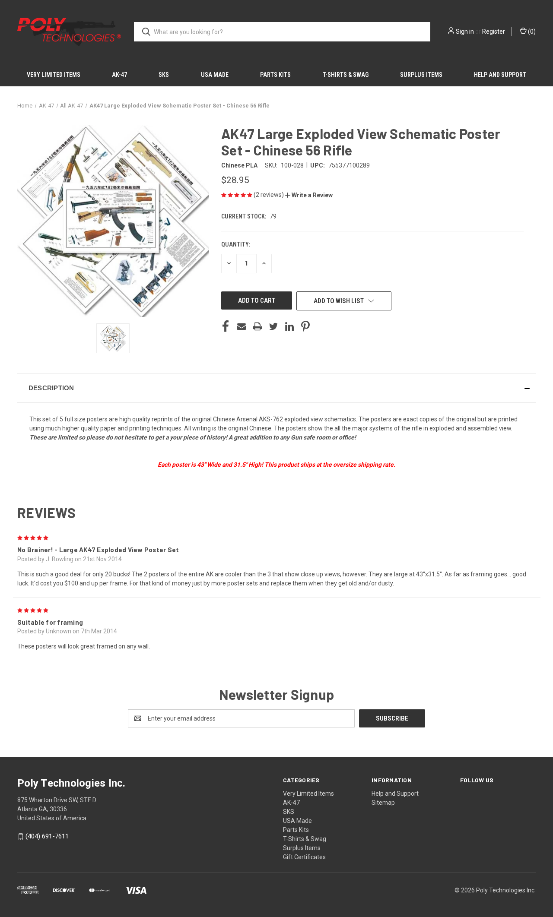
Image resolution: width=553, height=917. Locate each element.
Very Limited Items (53, 74)
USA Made (215, 74)
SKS (164, 74)
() (531, 31)
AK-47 (119, 74)
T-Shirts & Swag (346, 74)
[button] (309, 195)
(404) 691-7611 (47, 836)
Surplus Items (421, 74)
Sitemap (383, 802)
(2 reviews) (269, 194)
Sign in (465, 31)
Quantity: (235, 244)
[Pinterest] (305, 326)
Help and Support (500, 74)
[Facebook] (225, 326)
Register (493, 31)
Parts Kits (275, 74)
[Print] (257, 326)
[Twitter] (273, 326)
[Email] (241, 326)
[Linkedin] (289, 326)
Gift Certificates (304, 857)
